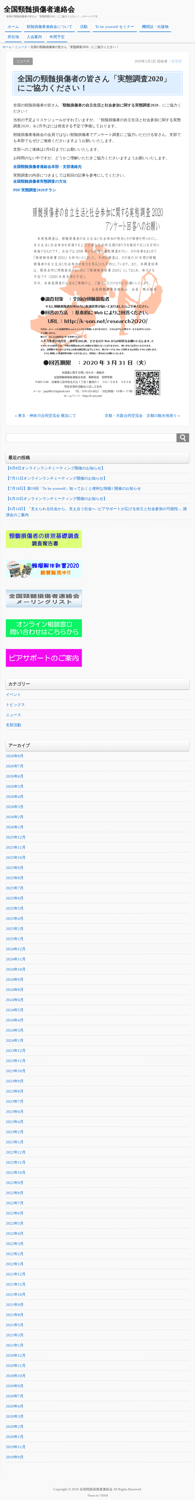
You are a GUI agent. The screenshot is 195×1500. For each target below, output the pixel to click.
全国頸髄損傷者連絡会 (39, 9)
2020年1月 (15, 1437)
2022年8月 (15, 1193)
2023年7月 (15, 1101)
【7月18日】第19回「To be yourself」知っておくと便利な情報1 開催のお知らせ (73, 488)
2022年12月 (16, 1152)
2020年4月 (15, 1406)
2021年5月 (15, 1325)
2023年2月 (15, 1132)
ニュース (23, 61)
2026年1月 (15, 827)
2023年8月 (15, 1091)
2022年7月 (15, 1203)
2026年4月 (15, 797)
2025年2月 (15, 929)
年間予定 (57, 37)
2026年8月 (15, 756)
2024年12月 (16, 949)
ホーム (13, 27)
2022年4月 (15, 1233)
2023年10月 (16, 1071)
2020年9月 (15, 1386)
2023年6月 (15, 1112)
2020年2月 (15, 1427)
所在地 (13, 37)
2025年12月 (16, 837)
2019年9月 (15, 1457)
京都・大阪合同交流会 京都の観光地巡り (141, 416)
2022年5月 (15, 1223)
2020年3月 (15, 1416)
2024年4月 (15, 1020)
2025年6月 (15, 898)
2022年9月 (15, 1183)
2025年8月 (15, 878)
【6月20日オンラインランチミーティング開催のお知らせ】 (56, 499)
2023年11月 (16, 1061)
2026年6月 (15, 776)
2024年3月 (15, 1030)
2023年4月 (15, 1122)
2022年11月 (16, 1162)
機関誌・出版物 (155, 27)
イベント (13, 694)
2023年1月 (15, 1142)
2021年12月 (16, 1274)
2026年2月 (15, 817)
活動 (84, 27)
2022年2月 (15, 1254)
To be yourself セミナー (114, 27)
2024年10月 (16, 969)
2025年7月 (15, 888)
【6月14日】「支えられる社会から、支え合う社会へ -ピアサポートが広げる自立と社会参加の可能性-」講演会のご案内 (96, 512)
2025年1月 (15, 939)
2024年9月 (15, 979)
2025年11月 (16, 847)
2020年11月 (16, 1366)
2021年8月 (15, 1315)
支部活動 (13, 725)
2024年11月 (16, 959)
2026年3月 (15, 807)
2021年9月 (15, 1305)
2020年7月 (15, 1396)
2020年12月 (16, 1355)
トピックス (15, 705)
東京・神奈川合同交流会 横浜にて (47, 416)
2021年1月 (15, 1345)
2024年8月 (15, 990)
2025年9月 (15, 868)
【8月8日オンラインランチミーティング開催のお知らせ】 (55, 468)
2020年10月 (16, 1376)
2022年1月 (15, 1264)
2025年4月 (15, 919)
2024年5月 (15, 1010)
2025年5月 (15, 908)
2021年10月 (16, 1294)
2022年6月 (15, 1213)
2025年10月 (16, 858)
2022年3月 (15, 1244)
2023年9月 (15, 1081)
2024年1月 (15, 1040)
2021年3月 (15, 1335)
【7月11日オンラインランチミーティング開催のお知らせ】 (56, 478)
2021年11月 (16, 1284)
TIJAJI (104, 1495)
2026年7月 (15, 766)
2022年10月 (16, 1173)
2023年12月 (16, 1051)
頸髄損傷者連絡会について (49, 27)
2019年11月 (16, 1447)
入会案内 (34, 37)
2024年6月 (15, 1000)
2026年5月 (15, 786)
